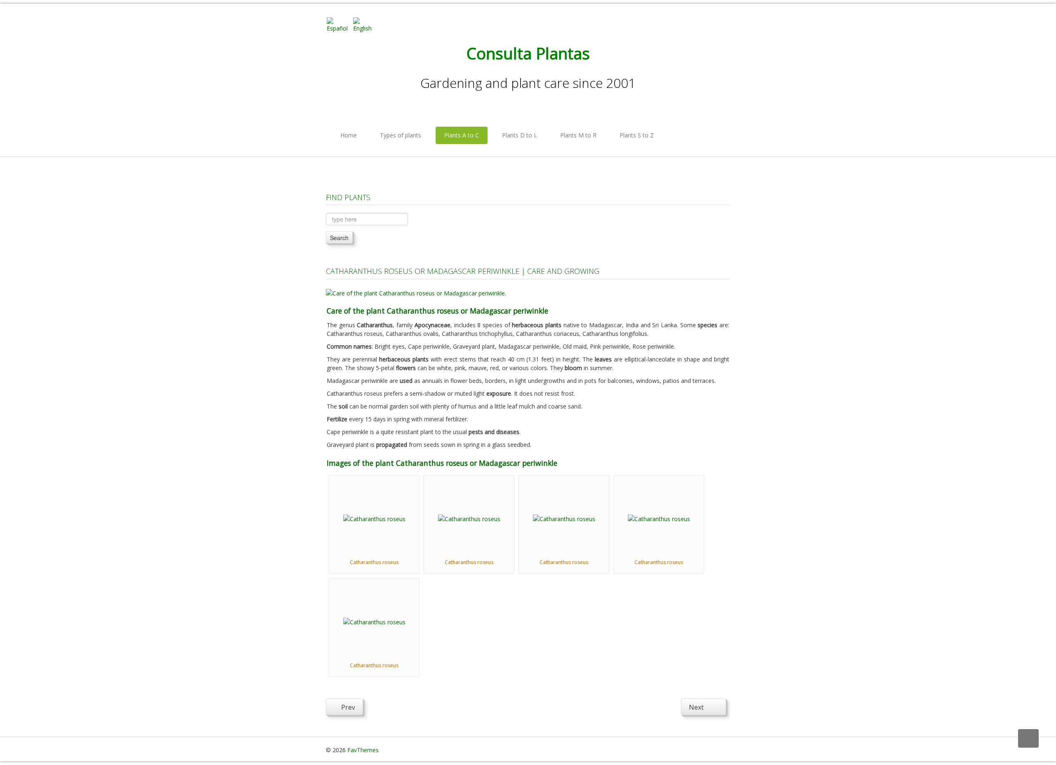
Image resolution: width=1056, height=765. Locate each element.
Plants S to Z (637, 135)
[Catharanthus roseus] (374, 518)
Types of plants (400, 135)
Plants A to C (461, 135)
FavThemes (363, 750)
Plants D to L (519, 135)
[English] (365, 24)
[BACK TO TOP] (1028, 738)
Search (339, 238)
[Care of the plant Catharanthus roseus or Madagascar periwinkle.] (416, 292)
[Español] (339, 24)
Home (348, 135)
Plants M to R (578, 135)
